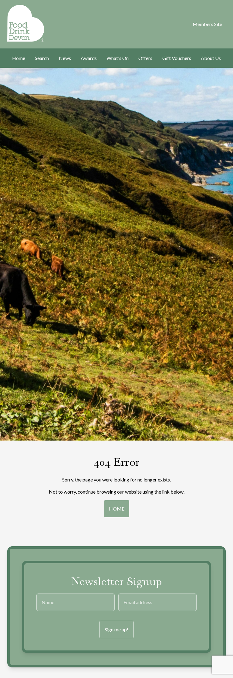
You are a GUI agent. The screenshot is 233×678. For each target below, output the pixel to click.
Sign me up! (116, 629)
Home (18, 58)
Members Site (207, 24)
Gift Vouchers (176, 58)
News (65, 58)
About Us (211, 58)
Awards (89, 58)
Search (42, 58)
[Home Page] (22, 23)
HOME (116, 508)
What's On (117, 58)
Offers (145, 58)
